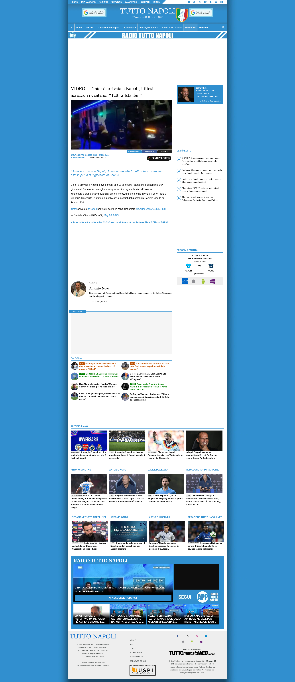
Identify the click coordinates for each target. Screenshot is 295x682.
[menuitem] (71, 27)
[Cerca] (223, 27)
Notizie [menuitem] (89, 27)
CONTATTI (145, 2)
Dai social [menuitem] (190, 27)
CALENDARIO (131, 2)
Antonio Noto (79, 157)
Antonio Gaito (100, 662)
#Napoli (92, 209)
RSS (131, 644)
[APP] (185, 281)
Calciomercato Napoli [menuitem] (108, 27)
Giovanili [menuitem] (203, 27)
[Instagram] (200, 2)
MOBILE (156, 2)
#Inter (74, 209)
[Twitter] (194, 2)
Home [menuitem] (79, 27)
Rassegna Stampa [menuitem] (149, 27)
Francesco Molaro (101, 665)
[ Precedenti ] (199, 274)
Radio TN (103, 2)
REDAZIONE (116, 2)
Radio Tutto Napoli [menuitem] (172, 27)
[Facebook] (189, 2)
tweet (163, 152)
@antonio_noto (98, 157)
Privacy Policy (136, 657)
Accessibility (136, 653)
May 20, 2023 (111, 215)
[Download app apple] (211, 2)
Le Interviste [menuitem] (129, 27)
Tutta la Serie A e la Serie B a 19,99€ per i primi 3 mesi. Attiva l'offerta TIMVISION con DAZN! (120, 222)
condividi (149, 152)
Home (75, 2)
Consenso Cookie (138, 661)
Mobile (133, 640)
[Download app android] (216, 2)
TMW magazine (88, 2)
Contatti (134, 649)
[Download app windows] (222, 2)
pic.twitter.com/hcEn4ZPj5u (151, 209)
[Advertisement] (200, 308)
